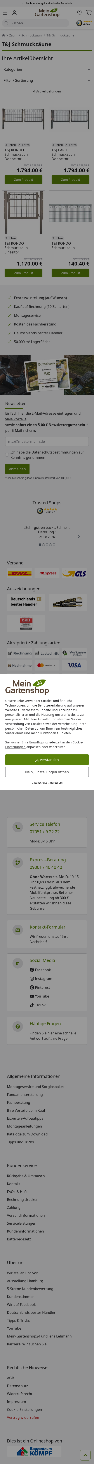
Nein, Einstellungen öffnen (47, 772)
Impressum (56, 782)
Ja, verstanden (47, 759)
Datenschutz (39, 782)
